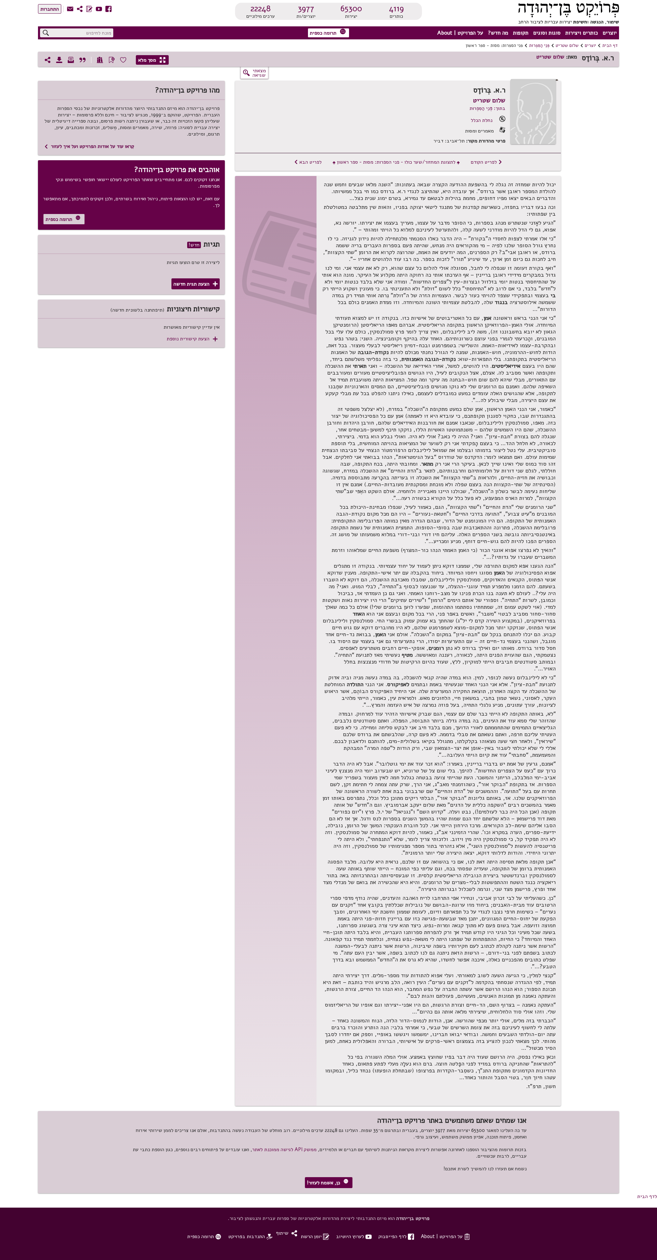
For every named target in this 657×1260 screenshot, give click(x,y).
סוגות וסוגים (547, 33)
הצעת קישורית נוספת (192, 339)
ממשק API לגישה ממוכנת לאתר (284, 1149)
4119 (396, 8)
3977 (306, 8)
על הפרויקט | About (460, 33)
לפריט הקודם (486, 162)
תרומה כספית (328, 32)
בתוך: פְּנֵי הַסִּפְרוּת (487, 108)
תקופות (520, 33)
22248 (260, 8)
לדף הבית (647, 1196)
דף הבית (610, 45)
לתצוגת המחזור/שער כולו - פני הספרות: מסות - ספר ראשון (396, 162)
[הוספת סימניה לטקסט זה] (111, 59)
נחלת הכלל (481, 120)
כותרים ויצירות (581, 33)
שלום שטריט (567, 45)
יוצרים (610, 33)
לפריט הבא (308, 162)
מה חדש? (498, 33)
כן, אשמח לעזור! (327, 1182)
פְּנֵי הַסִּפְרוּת (539, 45)
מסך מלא (152, 59)
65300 (351, 8)
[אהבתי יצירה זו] (123, 59)
